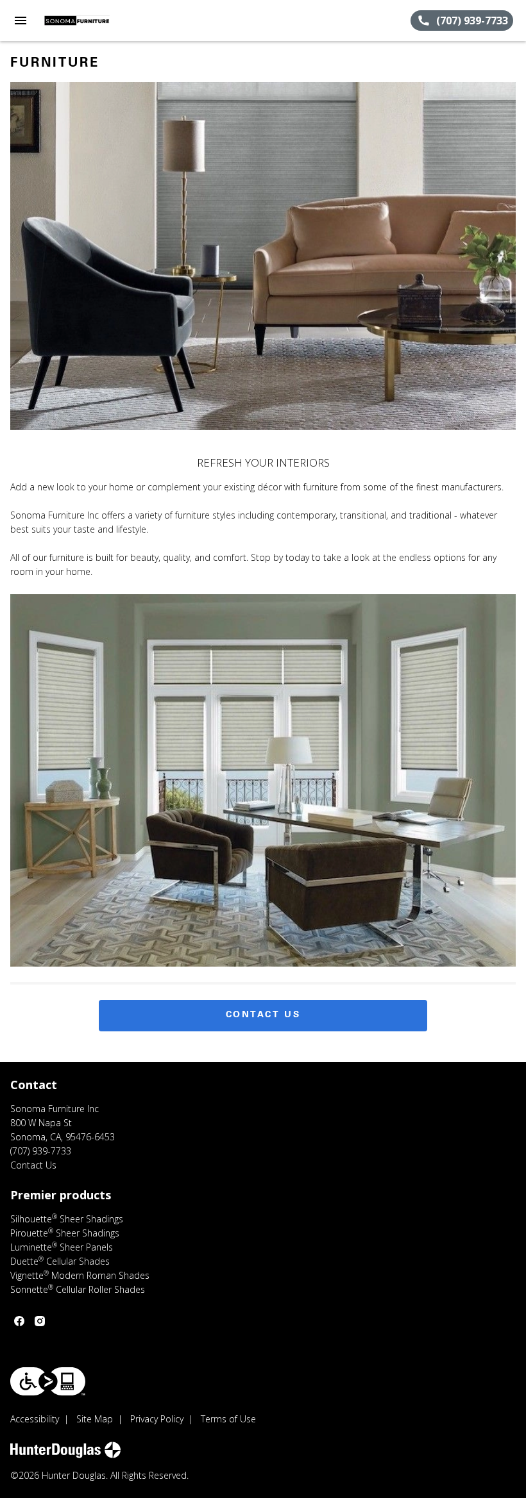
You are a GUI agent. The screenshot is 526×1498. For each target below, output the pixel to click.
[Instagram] (40, 1321)
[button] (20, 20)
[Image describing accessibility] (47, 1381)
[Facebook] (19, 1321)
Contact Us (263, 1015)
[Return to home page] (79, 20)
